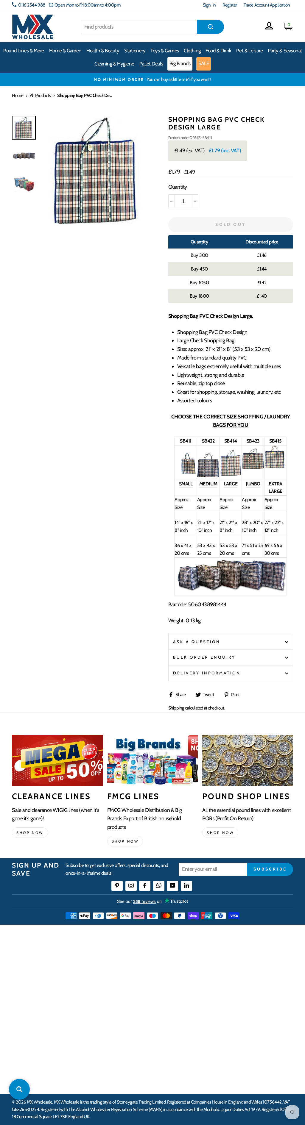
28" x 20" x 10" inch (252, 526)
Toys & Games (164, 51)
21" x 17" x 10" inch (206, 526)
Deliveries (118, 982)
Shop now (29, 832)
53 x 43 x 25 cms (206, 549)
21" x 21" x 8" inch (228, 526)
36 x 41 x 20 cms (183, 549)
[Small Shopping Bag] (186, 473)
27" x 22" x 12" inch (274, 526)
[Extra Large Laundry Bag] (275, 467)
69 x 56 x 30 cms (273, 549)
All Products (40, 95)
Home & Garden (65, 51)
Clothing (192, 51)
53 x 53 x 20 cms (228, 549)
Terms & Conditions (126, 1028)
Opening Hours (248, 971)
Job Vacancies (246, 1014)
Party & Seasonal (285, 51)
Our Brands (182, 982)
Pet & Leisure (249, 51)
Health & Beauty (102, 51)
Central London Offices (255, 992)
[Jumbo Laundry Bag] (253, 468)
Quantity (177, 187)
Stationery (135, 51)
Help (113, 960)
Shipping (176, 708)
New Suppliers (248, 1025)
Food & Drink (218, 51)
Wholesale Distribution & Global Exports (136, 1014)
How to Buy (119, 971)
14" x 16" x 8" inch (184, 526)
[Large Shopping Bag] (231, 474)
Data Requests (247, 1046)
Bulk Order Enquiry (204, 657)
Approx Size (182, 503)
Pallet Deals (151, 64)
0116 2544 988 (31, 5)
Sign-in (209, 5)
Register (229, 5)
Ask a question (197, 641)
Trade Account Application (267, 5)
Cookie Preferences (252, 1035)
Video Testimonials (188, 971)
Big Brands (180, 63)
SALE (203, 63)
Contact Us (244, 960)
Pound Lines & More (23, 51)
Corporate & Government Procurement (131, 996)
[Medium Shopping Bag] (208, 476)
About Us (180, 960)
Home (17, 95)
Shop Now (220, 832)
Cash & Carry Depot (252, 982)
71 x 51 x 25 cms (252, 549)
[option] (152, 79)
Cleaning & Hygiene (114, 64)
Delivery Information (207, 673)
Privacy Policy (121, 1039)
